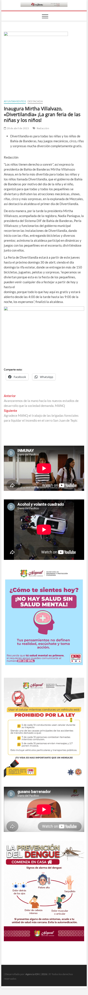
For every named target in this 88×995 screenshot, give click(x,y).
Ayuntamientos (15, 101)
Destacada (35, 101)
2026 (44, 974)
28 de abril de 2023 (17, 128)
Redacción (43, 128)
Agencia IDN (32, 974)
